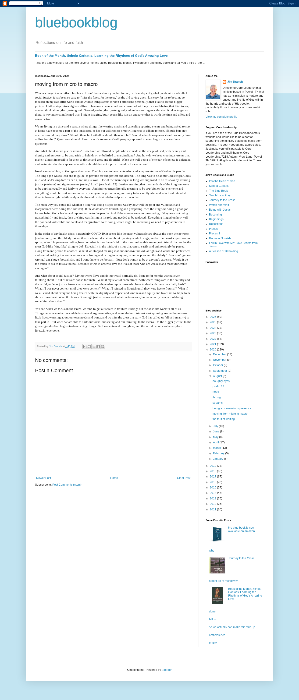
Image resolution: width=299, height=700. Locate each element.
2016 (213, 482)
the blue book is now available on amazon (241, 529)
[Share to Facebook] (98, 346)
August (218, 376)
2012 (213, 504)
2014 (213, 493)
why (211, 550)
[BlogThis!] (89, 346)
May (216, 437)
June (216, 431)
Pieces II (214, 233)
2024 (213, 327)
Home (114, 478)
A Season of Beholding (223, 251)
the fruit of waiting (224, 419)
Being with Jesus (220, 209)
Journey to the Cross (222, 200)
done (212, 611)
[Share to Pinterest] (102, 346)
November (220, 359)
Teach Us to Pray (220, 195)
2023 (213, 333)
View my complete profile (221, 116)
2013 (213, 498)
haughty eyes (221, 381)
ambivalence (217, 635)
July (216, 426)
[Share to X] (93, 346)
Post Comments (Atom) (67, 484)
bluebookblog (76, 22)
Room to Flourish (220, 238)
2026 (213, 316)
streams (218, 402)
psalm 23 (218, 386)
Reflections (216, 224)
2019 (213, 465)
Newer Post (43, 478)
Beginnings (216, 219)
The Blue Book (218, 190)
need (216, 391)
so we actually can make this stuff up (232, 627)
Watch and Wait (219, 205)
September (220, 370)
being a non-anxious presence (232, 408)
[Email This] (84, 346)
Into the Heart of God (222, 181)
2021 (213, 344)
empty (213, 642)
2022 (213, 338)
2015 (213, 487)
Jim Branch (235, 81)
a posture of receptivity (223, 581)
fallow (213, 619)
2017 (213, 476)
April (216, 442)
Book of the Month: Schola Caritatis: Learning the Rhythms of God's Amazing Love (101, 55)
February (219, 453)
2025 (213, 322)
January (218, 458)
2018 (213, 471)
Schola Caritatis (219, 185)
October (218, 365)
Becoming (215, 214)
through (217, 397)
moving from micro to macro (230, 413)
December (220, 354)
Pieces (213, 228)
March (217, 447)
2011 (213, 509)
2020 (213, 349)
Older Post (183, 478)
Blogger (166, 670)
